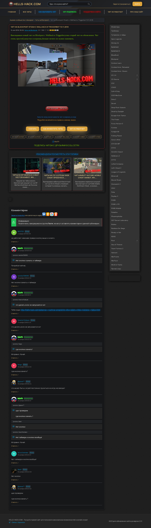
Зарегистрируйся (18, 215)
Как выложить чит (47, 12)
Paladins (114, 212)
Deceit (113, 103)
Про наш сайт (136, 12)
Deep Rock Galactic (118, 107)
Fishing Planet (116, 136)
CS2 (112, 83)
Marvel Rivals (116, 180)
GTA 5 (113, 148)
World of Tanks (116, 265)
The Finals (115, 119)
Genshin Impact (117, 152)
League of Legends (118, 172)
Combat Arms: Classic (119, 71)
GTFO (113, 160)
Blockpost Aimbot (79, 137)
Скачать (32, 129)
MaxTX (56, 141)
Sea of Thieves (116, 244)
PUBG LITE (115, 204)
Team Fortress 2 (117, 248)
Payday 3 (114, 196)
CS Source (115, 79)
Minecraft (114, 176)
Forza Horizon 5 (117, 124)
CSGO (113, 87)
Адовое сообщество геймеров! (21, 20)
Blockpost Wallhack (62, 137)
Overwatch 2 (115, 184)
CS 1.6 (113, 75)
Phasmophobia (116, 216)
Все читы (27, 12)
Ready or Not (116, 232)
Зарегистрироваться (121, 4)
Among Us (115, 43)
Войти (137, 4)
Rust (113, 240)
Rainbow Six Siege (118, 228)
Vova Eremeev (23, 453)
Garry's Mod (115, 140)
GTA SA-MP (115, 144)
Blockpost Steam (94, 137)
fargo (20, 364)
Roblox (113, 224)
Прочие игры (116, 269)
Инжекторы (115, 27)
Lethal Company (117, 164)
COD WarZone (116, 95)
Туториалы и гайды (118, 35)
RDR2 (113, 236)
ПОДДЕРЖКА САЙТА (92, 12)
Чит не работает (115, 12)
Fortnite (114, 128)
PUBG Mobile (116, 208)
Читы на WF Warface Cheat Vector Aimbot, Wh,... (26, 176)
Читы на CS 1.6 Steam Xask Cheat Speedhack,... (56, 176)
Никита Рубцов (23, 320)
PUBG (113, 200)
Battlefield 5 (115, 51)
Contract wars (116, 63)
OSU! (113, 188)
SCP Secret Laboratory (119, 220)
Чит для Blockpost (34, 137)
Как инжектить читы (53, 129)
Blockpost (48, 137)
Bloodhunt (115, 55)
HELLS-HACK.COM (27, 4)
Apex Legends (116, 39)
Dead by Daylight (117, 111)
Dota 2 (113, 99)
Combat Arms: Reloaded (120, 67)
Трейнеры (115, 31)
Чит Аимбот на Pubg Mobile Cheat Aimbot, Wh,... (87, 176)
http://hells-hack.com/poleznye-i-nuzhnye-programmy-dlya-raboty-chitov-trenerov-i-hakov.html (60, 310)
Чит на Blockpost (18, 137)
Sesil (20, 469)
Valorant (114, 253)
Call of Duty (115, 91)
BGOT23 (21, 231)
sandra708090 (23, 276)
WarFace (114, 261)
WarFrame (115, 257)
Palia (113, 192)
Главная (12, 12)
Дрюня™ (21, 381)
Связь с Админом (18, 522)
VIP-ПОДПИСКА (69, 12)
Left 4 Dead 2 (116, 168)
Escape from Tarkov (118, 115)
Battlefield (115, 47)
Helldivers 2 (115, 156)
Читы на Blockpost (42, 20)
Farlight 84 (115, 132)
